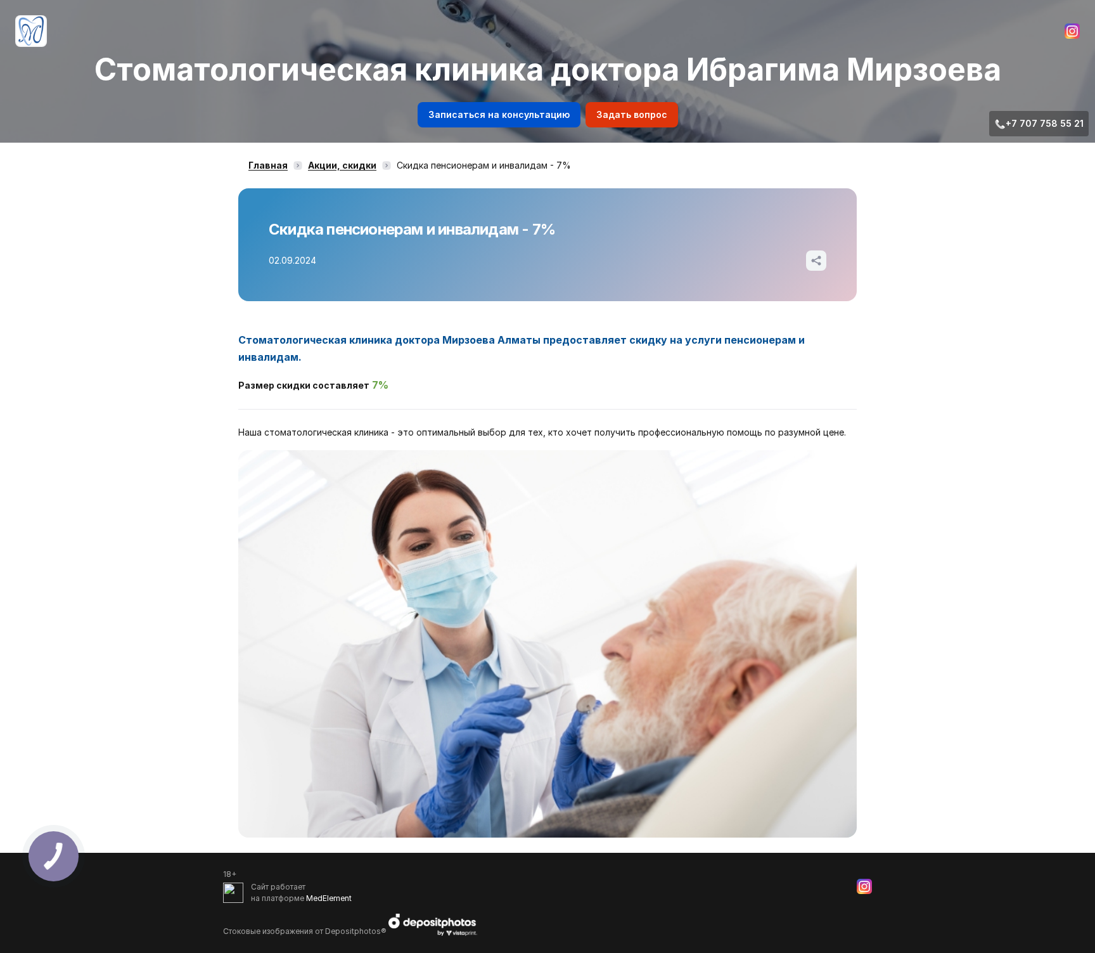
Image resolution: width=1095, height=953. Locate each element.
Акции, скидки (342, 165)
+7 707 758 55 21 (1045, 123)
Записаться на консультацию (499, 114)
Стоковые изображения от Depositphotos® (305, 930)
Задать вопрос (631, 114)
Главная (268, 165)
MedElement (329, 898)
